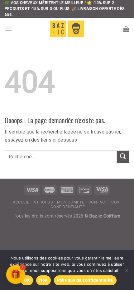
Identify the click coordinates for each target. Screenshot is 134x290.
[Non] (126, 272)
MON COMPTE (70, 202)
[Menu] (8, 28)
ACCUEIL (21, 202)
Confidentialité (67, 207)
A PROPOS (43, 202)
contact (98, 202)
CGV (115, 202)
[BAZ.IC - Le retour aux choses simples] (67, 29)
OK (27, 280)
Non (43, 280)
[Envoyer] (123, 157)
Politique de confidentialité (85, 280)
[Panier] (126, 29)
